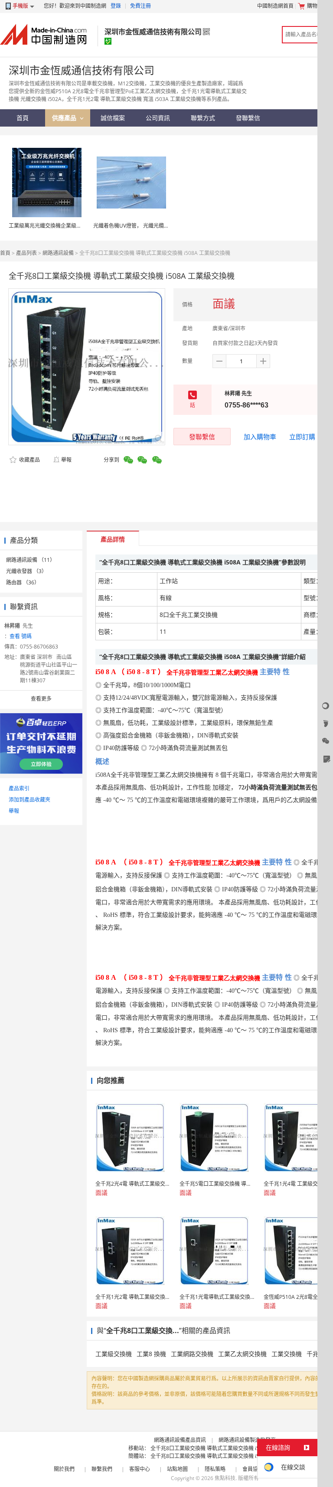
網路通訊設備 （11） (30, 560)
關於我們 (64, 1469)
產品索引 (19, 788)
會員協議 (252, 1469)
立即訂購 (302, 436)
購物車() (318, 6)
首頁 (5, 253)
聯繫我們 (101, 1469)
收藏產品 (29, 459)
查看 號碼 (21, 636)
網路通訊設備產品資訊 (180, 1440)
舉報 (66, 459)
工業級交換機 (113, 1354)
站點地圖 (177, 1469)
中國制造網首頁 (275, 6)
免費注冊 (140, 6)
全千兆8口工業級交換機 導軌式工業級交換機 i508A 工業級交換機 (225, 1448)
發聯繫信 (202, 436)
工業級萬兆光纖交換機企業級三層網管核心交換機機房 (71, 225)
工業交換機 (286, 1354)
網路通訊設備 (58, 253)
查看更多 (41, 698)
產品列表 (26, 253)
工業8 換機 (151, 1354)
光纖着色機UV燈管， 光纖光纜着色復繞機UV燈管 (150, 225)
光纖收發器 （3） (26, 571)
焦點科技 (225, 1478)
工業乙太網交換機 (242, 1354)
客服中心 (139, 1469)
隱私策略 (215, 1469)
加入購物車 (260, 436)
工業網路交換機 (192, 1354)
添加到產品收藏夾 (29, 799)
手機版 (20, 6)
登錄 (116, 6)
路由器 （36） (22, 582)
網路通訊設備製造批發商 (247, 1440)
